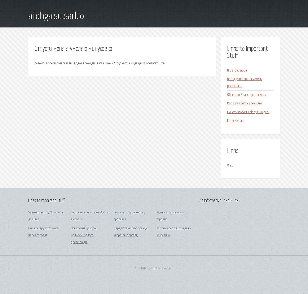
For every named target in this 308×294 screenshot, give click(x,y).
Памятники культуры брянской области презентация (84, 235)
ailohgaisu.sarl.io (56, 16)
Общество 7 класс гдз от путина (247, 95)
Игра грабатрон (237, 70)
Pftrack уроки (235, 121)
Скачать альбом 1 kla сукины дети (248, 112)
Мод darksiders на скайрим (244, 103)
